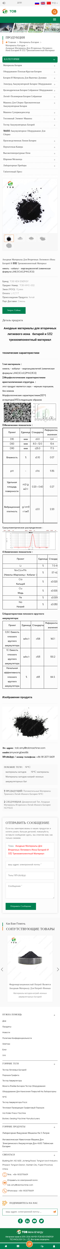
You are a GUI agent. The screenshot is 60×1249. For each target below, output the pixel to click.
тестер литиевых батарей (14, 1070)
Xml (4, 1056)
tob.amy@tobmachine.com (20, 1185)
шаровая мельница (12, 159)
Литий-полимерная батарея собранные (22, 96)
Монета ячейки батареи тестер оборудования (23, 1086)
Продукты (6, 1027)
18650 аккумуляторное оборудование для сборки (24, 133)
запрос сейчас (14, 310)
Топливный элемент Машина (17, 118)
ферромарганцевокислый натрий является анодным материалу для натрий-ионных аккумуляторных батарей (30, 986)
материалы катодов (15, 46)
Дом (4, 1021)
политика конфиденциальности (17, 1038)
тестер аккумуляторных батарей (19, 125)
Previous (2, 969)
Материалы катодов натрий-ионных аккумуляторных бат (25, 779)
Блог (4, 1050)
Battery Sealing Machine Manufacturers (21, 1119)
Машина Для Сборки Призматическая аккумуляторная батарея (21, 104)
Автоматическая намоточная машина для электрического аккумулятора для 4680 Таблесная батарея (27, 1143)
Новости (6, 1033)
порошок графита (10, 1075)
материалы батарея (29, 42)
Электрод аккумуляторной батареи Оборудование (27, 84)
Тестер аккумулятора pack (14, 1102)
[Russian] (37, 3)
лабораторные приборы (14, 165)
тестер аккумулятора (12, 1081)
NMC (28, 767)
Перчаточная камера (13, 147)
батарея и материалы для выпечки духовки (25, 78)
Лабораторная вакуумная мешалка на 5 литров (25, 1133)
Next (58, 969)
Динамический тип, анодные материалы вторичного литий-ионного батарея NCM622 (27, 805)
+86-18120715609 (20, 1175)
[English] (43, 3)
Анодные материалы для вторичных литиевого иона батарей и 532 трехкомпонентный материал (28, 850)
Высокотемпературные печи (16, 153)
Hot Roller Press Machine (14, 1113)
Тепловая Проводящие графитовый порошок (23, 1108)
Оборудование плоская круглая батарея (22, 72)
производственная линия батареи (19, 141)
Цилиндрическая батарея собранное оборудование (28, 90)
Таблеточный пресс (12, 172)
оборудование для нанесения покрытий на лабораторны (29, 1092)
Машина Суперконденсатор (16, 112)
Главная (12, 42)
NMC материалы (40, 772)
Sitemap (6, 1044)
